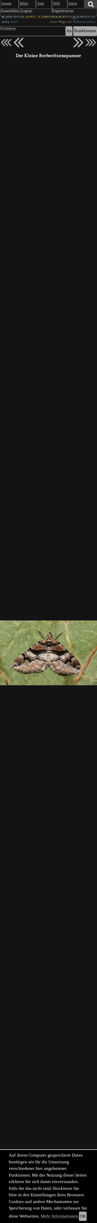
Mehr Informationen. (60, 1216)
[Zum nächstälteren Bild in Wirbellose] (78, 42)
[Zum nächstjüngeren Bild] (6, 42)
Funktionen (85, 31)
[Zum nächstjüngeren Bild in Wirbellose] (18, 42)
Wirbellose (8, 28)
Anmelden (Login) (16, 11)
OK (83, 1216)
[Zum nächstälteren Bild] (91, 42)
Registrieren (62, 11)
